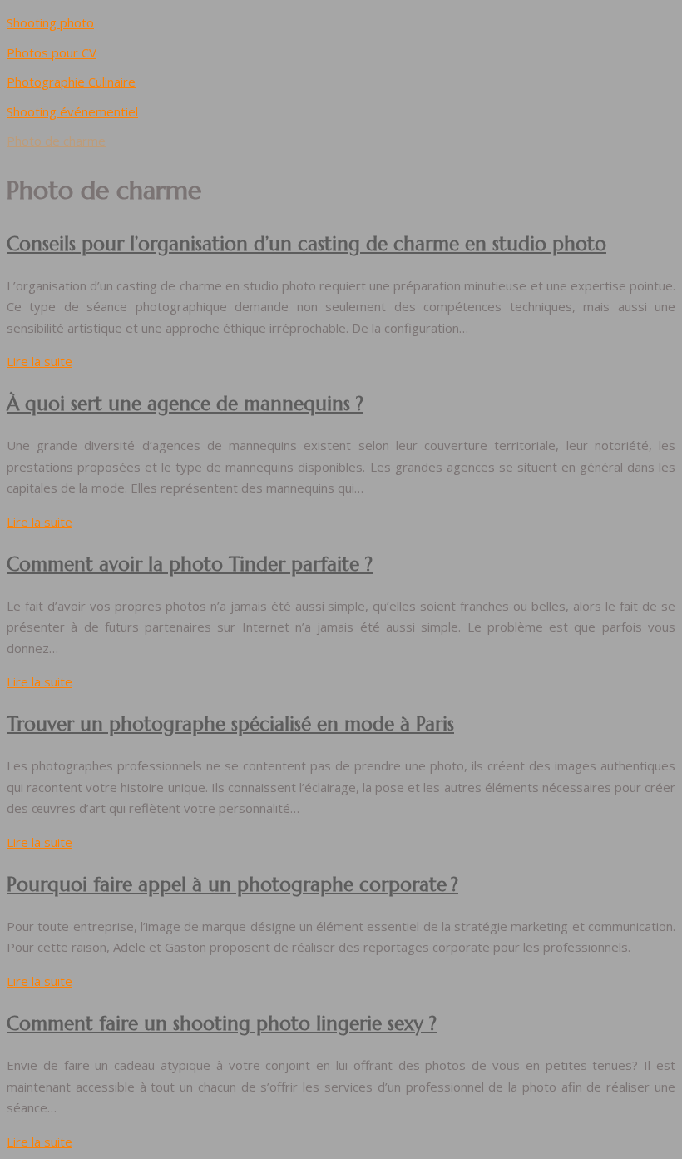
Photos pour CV (51, 52)
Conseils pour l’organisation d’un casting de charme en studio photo (306, 243)
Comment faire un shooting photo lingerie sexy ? (222, 1023)
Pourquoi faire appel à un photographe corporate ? (232, 884)
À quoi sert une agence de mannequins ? (185, 403)
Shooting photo (50, 22)
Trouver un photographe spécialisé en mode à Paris (230, 724)
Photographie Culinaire (71, 81)
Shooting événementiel (72, 111)
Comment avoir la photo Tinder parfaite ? (190, 564)
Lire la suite (39, 361)
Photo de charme (56, 140)
